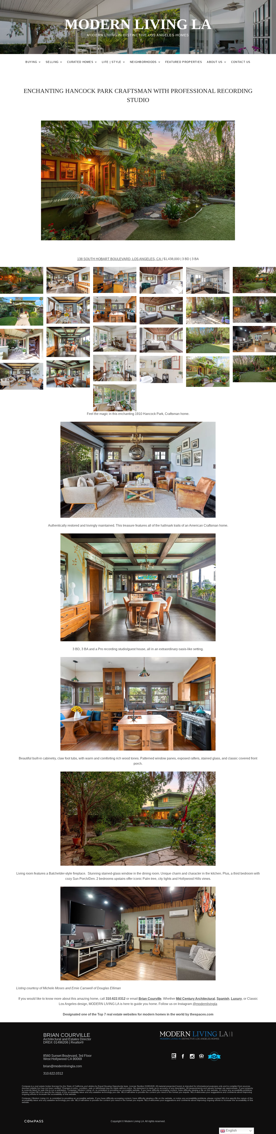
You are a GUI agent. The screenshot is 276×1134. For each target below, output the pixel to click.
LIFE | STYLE (114, 62)
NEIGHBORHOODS (146, 62)
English (231, 1130)
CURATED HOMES (83, 62)
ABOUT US (217, 62)
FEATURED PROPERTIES (183, 62)
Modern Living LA (138, 24)
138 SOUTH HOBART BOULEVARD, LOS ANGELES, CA (119, 259)
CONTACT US (241, 62)
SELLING (55, 62)
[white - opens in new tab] (192, 1056)
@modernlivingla (205, 1004)
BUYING (34, 62)
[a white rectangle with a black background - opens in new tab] (182, 1056)
